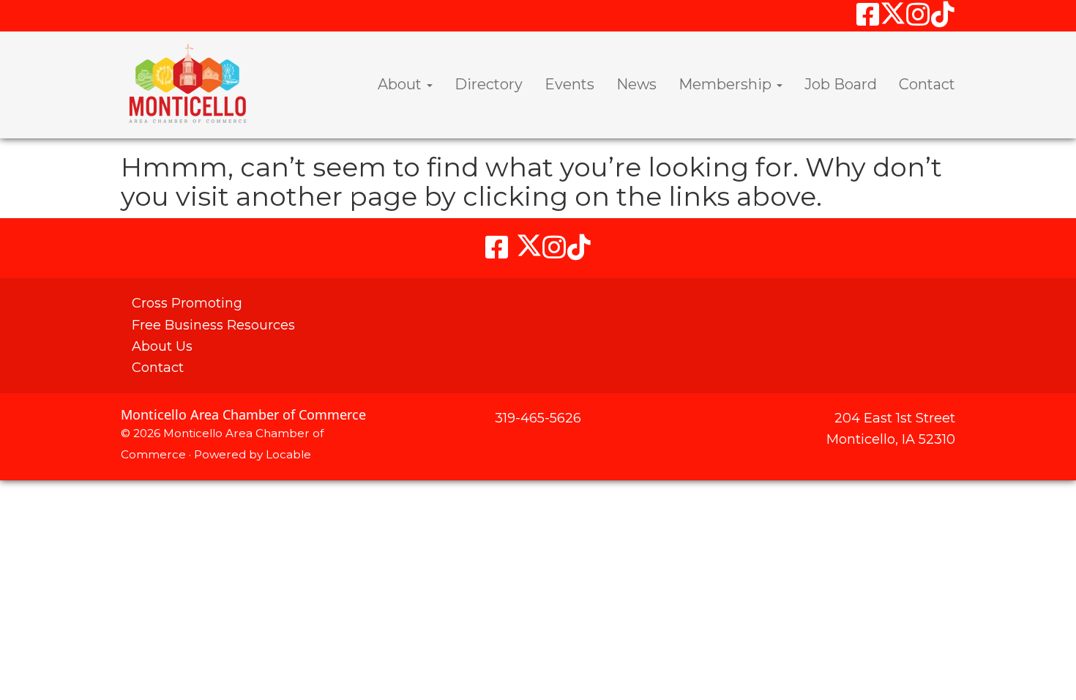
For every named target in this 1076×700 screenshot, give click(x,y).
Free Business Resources (213, 325)
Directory (489, 84)
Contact (927, 84)
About (401, 84)
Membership (727, 84)
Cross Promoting (187, 303)
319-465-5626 (538, 418)
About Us (162, 346)
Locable (288, 454)
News (636, 84)
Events (569, 84)
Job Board (840, 84)
